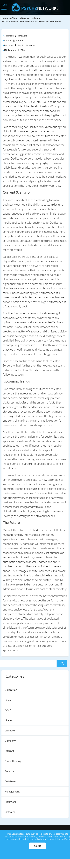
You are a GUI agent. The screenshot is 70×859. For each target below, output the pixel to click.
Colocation (11, 689)
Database (10, 781)
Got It (37, 845)
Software (10, 811)
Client (14, 18)
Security (9, 771)
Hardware (35, 18)
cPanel (8, 720)
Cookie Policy (63, 839)
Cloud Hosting (13, 760)
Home (4, 18)
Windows (10, 730)
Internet (9, 750)
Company (10, 740)
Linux (8, 699)
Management (12, 791)
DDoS (8, 710)
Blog (23, 18)
